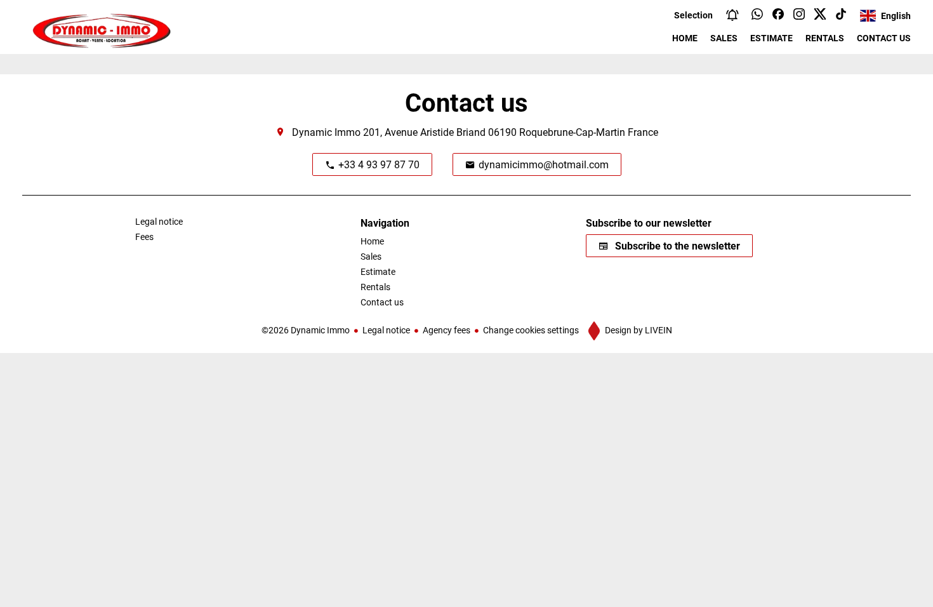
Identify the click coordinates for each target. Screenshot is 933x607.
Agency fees (446, 330)
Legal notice (386, 330)
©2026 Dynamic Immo (305, 330)
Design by (637, 330)
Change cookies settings (531, 330)
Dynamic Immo (326, 131)
